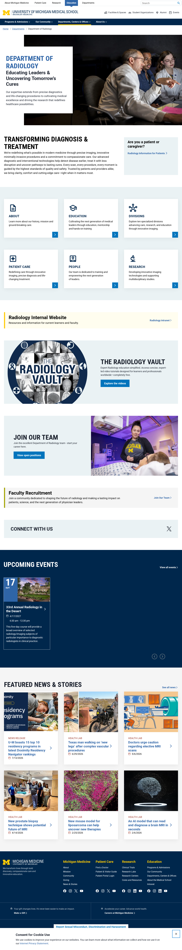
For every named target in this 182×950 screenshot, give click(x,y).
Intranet (150, 884)
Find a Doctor (102, 867)
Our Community (154, 871)
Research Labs (129, 871)
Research (56, 3)
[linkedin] (134, 891)
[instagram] (70, 891)
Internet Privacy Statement (34, 943)
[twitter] (76, 891)
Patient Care (40, 3)
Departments (88, 3)
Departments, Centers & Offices (161, 876)
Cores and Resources (132, 880)
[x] (169, 528)
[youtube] (81, 891)
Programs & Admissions (158, 867)
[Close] (176, 934)
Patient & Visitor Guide (106, 871)
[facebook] (64, 891)
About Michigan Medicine (17, 3)
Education (71, 3)
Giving (66, 880)
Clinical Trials (128, 867)
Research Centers (130, 876)
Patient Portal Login (105, 876)
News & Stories (70, 884)
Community (68, 876)
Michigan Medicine (76, 862)
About (66, 867)
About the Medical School (159, 880)
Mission (67, 871)
